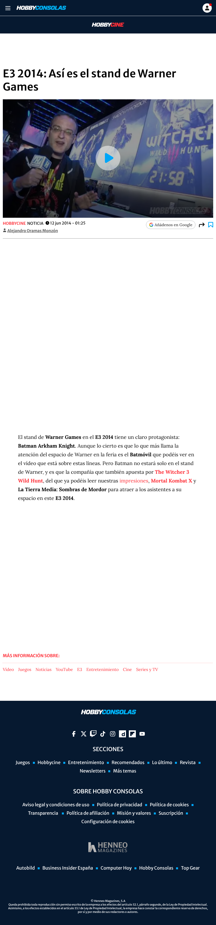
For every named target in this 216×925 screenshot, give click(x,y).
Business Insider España (67, 868)
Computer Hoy (116, 868)
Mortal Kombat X (171, 480)
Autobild (25, 868)
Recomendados (128, 762)
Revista (187, 762)
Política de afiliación (88, 813)
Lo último (162, 762)
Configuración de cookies (107, 822)
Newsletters (92, 771)
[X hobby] (83, 733)
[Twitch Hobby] (93, 733)
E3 (79, 669)
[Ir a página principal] (40, 8)
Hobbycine (104, 25)
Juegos (25, 669)
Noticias (43, 669)
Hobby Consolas (156, 868)
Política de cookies (169, 805)
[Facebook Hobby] (73, 733)
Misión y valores (134, 813)
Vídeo (8, 669)
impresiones (134, 480)
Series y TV (147, 669)
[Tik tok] (102, 733)
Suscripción (171, 813)
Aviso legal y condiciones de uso (55, 805)
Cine (127, 669)
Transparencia (43, 813)
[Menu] (7, 8)
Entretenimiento (102, 669)
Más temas (124, 771)
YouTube (64, 669)
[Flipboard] (132, 733)
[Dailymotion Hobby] (122, 733)
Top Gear (190, 868)
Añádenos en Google (173, 224)
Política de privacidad (119, 805)
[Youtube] (142, 733)
